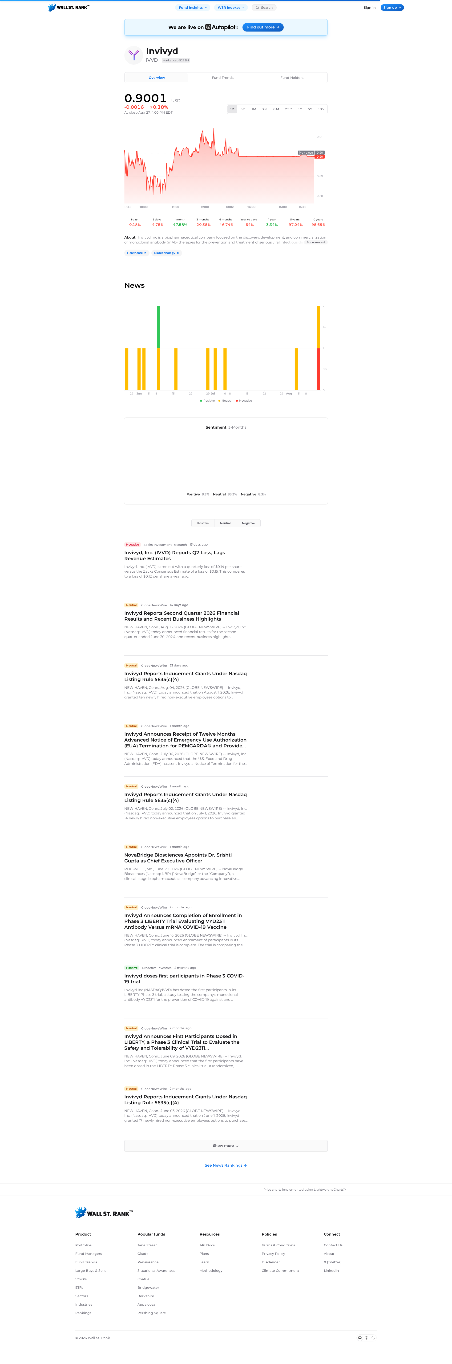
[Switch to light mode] (366, 1338)
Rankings (83, 1313)
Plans (204, 1254)
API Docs (207, 1245)
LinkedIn (331, 1270)
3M (265, 109)
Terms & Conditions (278, 1245)
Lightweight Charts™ (330, 1189)
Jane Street (147, 1245)
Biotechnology (164, 253)
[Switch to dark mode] (373, 1338)
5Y (310, 109)
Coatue (143, 1279)
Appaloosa (146, 1304)
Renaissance (148, 1262)
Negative (248, 523)
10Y (321, 109)
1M (254, 109)
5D (243, 109)
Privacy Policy (273, 1254)
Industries (83, 1304)
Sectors (81, 1296)
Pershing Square (151, 1313)
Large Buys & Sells (90, 1270)
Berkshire (145, 1296)
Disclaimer (271, 1262)
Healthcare (135, 253)
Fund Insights (191, 7)
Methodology (211, 1270)
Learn (204, 1262)
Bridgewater (148, 1287)
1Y (300, 109)
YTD (289, 109)
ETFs (79, 1287)
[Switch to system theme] (360, 1338)
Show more (315, 242)
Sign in (370, 7)
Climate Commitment (280, 1270)
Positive (203, 523)
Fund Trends (223, 78)
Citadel (143, 1254)
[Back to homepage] (68, 8)
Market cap (176, 60)
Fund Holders (291, 78)
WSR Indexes (229, 7)
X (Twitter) (333, 1262)
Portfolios (83, 1245)
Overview (157, 78)
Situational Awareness (156, 1270)
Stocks (81, 1279)
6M (276, 109)
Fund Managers (88, 1254)
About (329, 1254)
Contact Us (333, 1245)
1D (232, 109)
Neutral (225, 523)
